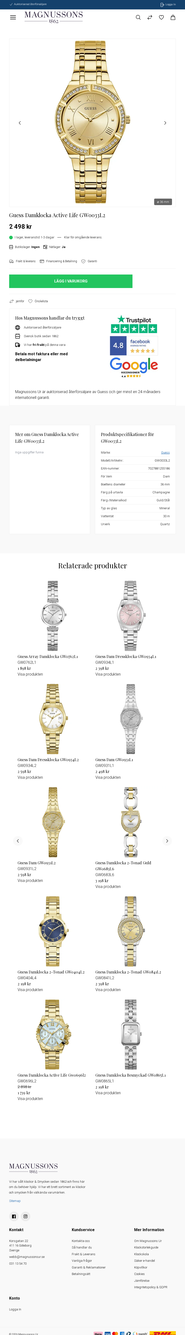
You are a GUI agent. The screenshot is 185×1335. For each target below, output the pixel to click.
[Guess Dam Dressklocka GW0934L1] (131, 616)
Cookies (139, 1274)
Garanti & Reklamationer (89, 1267)
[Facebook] (14, 1216)
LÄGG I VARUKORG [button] (70, 281)
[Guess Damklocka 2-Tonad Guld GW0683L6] (131, 822)
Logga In (15, 1309)
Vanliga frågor (82, 1260)
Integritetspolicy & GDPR (150, 1287)
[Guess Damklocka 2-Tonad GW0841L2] (131, 931)
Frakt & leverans (26, 261)
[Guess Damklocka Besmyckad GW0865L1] (131, 1035)
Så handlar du (82, 1247)
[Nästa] (167, 841)
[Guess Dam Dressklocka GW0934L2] (54, 719)
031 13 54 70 (17, 1263)
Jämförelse (141, 1280)
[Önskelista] (161, 17)
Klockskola (141, 1254)
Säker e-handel (144, 1260)
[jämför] (150, 17)
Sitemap (15, 1201)
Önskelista (41, 301)
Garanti (92, 261)
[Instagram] (25, 1216)
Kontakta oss (81, 1241)
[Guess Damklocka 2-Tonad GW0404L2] (54, 931)
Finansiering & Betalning (61, 261)
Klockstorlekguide (146, 1247)
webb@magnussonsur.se (27, 1257)
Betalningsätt (81, 1274)
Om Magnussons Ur (148, 1241)
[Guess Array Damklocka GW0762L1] (54, 616)
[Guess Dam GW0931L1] (131, 719)
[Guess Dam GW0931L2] (54, 822)
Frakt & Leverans (83, 1254)
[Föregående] (18, 841)
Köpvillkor (140, 1267)
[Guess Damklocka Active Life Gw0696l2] (54, 1035)
